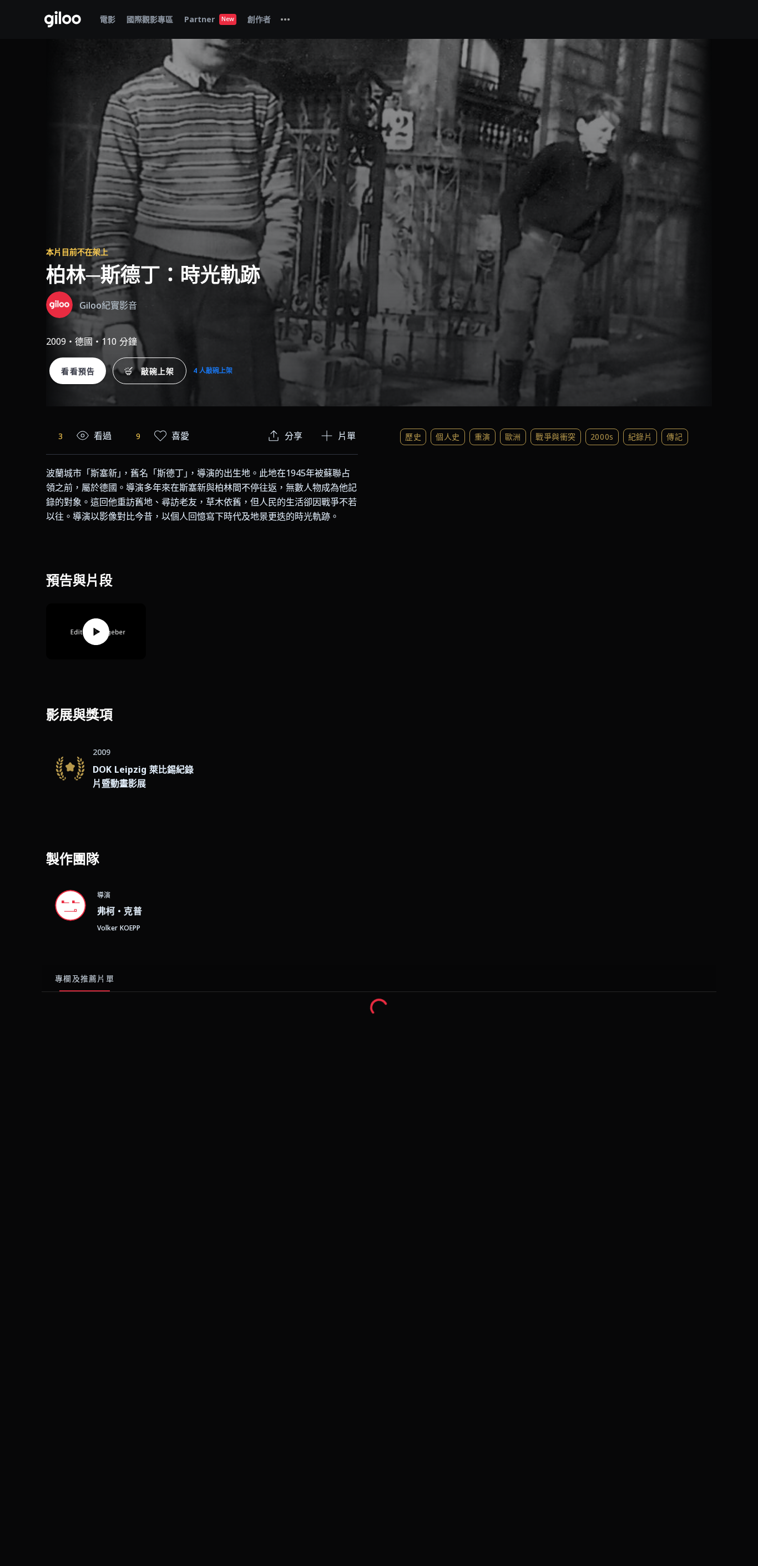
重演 (482, 436)
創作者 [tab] (259, 19)
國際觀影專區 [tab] (150, 19)
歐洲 (513, 436)
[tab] (285, 19)
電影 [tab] (107, 19)
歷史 (413, 436)
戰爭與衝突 (555, 436)
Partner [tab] (209, 19)
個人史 (448, 436)
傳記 (674, 436)
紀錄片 (640, 436)
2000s (602, 436)
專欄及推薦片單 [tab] (84, 978)
